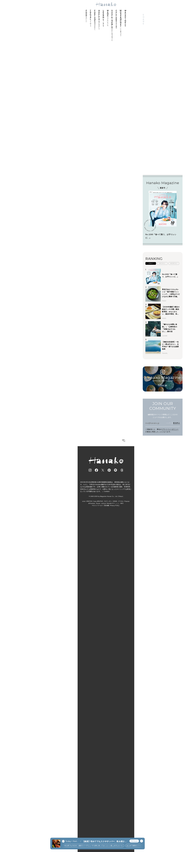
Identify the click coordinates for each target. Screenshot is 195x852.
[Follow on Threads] (122, 470)
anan (84, 501)
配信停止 (176, 423)
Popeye (127, 501)
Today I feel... (71, 841)
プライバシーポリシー (170, 429)
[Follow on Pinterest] (109, 470)
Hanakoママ (111, 503)
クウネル (121, 501)
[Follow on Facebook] (96, 470)
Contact (106, 491)
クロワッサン (108, 501)
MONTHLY (173, 263)
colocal (103, 503)
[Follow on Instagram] (90, 470)
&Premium (91, 503)
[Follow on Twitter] (103, 470)
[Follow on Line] (115, 470)
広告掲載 (106, 505)
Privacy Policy (114, 505)
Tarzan (98, 503)
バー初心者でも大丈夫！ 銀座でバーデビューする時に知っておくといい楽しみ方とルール (89, 845)
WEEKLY (162, 263)
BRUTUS (89, 501)
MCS (122, 503)
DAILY (151, 263)
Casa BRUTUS (98, 501)
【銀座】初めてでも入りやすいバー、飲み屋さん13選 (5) (105, 841)
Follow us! (162, 385)
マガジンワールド (97, 505)
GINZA (115, 501)
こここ (117, 503)
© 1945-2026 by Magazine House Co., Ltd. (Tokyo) (106, 496)
